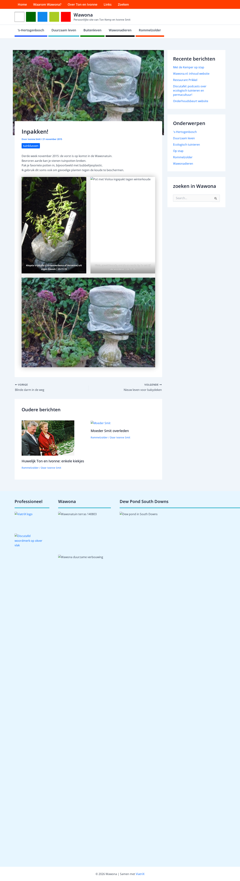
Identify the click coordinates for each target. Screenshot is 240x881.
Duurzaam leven (63, 30)
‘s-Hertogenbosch (31, 30)
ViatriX (140, 874)
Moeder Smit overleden (110, 430)
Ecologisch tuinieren (186, 144)
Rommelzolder (150, 30)
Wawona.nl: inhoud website (191, 74)
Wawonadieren (120, 30)
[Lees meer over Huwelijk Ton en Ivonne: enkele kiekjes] (48, 438)
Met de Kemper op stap (188, 67)
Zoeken (123, 4)
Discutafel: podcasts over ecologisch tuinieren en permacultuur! (189, 90)
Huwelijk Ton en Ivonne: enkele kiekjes (53, 461)
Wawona (83, 15)
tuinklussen (30, 146)
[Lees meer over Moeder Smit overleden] (101, 423)
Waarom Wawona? (47, 4)
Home (22, 4)
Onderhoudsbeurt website (190, 101)
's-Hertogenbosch (185, 132)
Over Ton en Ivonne (82, 4)
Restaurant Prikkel (185, 80)
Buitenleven (92, 30)
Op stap (178, 151)
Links (108, 4)
